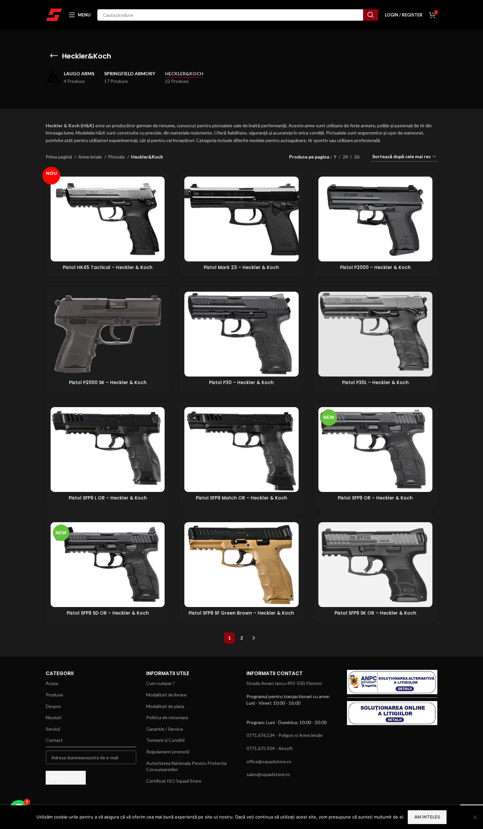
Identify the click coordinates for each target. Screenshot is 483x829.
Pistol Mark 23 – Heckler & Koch (241, 267)
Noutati (53, 717)
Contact (54, 740)
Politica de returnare (167, 717)
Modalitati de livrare (166, 694)
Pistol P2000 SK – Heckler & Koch (108, 382)
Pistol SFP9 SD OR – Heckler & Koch (108, 613)
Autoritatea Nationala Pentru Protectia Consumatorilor (186, 766)
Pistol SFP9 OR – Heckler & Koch (375, 498)
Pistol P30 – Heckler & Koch (241, 382)
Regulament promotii (167, 751)
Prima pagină (59, 156)
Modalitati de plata (165, 706)
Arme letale (90, 156)
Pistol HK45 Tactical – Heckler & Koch (107, 267)
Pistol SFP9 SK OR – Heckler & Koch (375, 613)
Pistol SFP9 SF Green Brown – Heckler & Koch (241, 613)
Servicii (53, 729)
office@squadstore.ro (268, 761)
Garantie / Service (164, 729)
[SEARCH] (370, 15)
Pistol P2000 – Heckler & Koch (375, 267)
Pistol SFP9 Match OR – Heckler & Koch (241, 498)
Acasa (52, 683)
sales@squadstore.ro (268, 774)
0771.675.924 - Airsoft (269, 748)
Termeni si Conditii (165, 740)
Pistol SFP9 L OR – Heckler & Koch (108, 498)
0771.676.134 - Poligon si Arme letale (284, 735)
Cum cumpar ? (160, 683)
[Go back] (54, 55)
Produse (54, 694)
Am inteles (427, 816)
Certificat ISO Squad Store (173, 781)
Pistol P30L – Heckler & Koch (375, 382)
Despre (53, 706)
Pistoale (117, 156)
